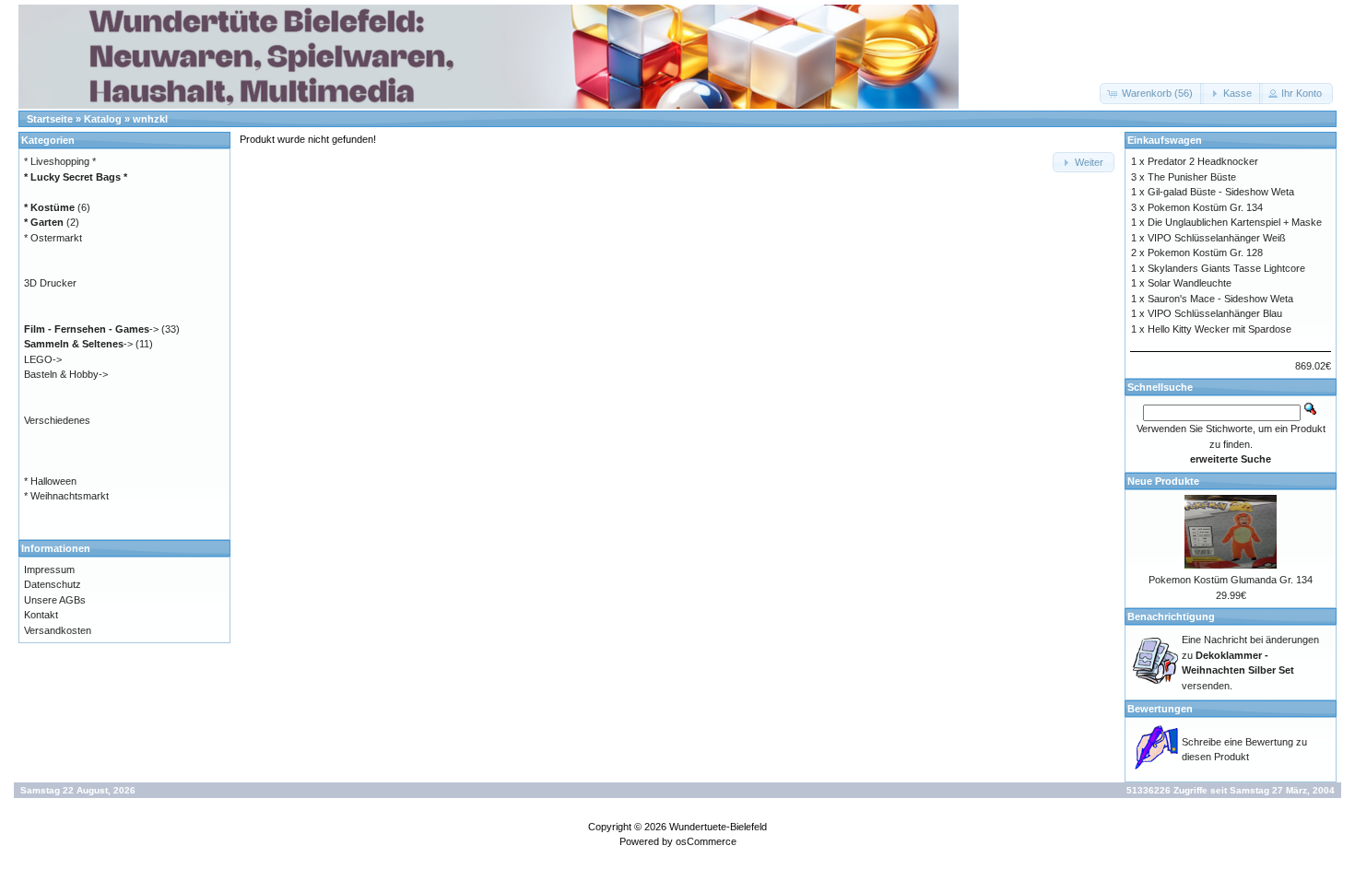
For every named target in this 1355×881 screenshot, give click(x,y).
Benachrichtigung (1171, 616)
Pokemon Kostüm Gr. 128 (1205, 252)
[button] (1152, 93)
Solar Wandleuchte (1189, 282)
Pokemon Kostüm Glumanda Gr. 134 (1231, 579)
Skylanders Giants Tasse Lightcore (1226, 268)
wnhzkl (150, 118)
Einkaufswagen (1164, 140)
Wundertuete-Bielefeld (718, 826)
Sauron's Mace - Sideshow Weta (1220, 298)
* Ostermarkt (53, 237)
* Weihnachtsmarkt (66, 495)
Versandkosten (57, 630)
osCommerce (706, 841)
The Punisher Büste (1192, 176)
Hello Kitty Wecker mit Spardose (1219, 329)
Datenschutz (52, 584)
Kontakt (41, 614)
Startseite (50, 118)
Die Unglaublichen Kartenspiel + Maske (1235, 222)
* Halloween (50, 481)
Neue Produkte (1163, 481)
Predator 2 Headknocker (1203, 161)
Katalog (103, 118)
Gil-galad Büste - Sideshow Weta (1221, 191)
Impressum (49, 569)
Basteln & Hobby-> (66, 374)
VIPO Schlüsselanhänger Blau (1215, 313)
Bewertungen (1160, 708)
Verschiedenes (57, 420)
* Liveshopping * (60, 161)
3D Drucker (50, 282)
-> (91, 329)
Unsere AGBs (55, 599)
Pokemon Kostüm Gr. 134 (1205, 207)
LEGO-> (43, 359)
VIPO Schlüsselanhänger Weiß (1217, 237)
